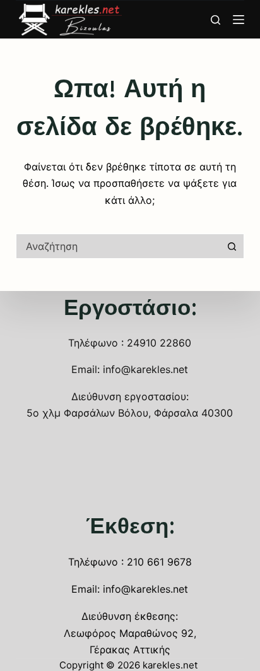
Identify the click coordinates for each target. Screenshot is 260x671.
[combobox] (118, 246)
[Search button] (232, 246)
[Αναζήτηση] (215, 20)
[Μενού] (238, 19)
